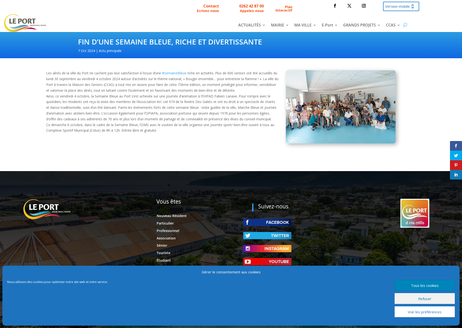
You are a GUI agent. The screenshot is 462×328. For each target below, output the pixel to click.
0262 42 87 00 (251, 6)
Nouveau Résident (172, 215)
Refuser (424, 298)
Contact (211, 6)
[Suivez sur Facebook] (335, 6)
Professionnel (168, 230)
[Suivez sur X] (349, 6)
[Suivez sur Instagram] (364, 6)
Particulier (165, 223)
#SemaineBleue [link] (174, 73)
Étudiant (164, 260)
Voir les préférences (425, 311)
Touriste (163, 253)
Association (166, 238)
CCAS (391, 25)
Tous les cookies (425, 285)
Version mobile (397, 6)
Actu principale (110, 50)
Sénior (162, 245)
